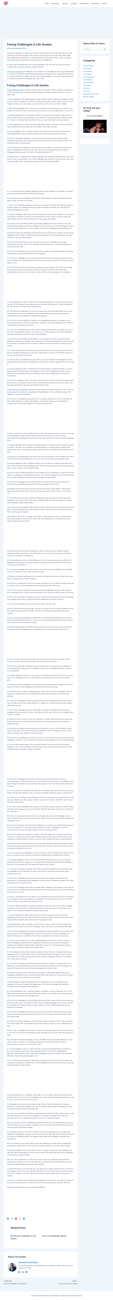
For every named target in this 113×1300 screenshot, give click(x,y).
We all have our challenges (18, 389)
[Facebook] (8, 1219)
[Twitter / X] (23, 1272)
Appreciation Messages (91, 94)
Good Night (87, 85)
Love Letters (87, 74)
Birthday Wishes (88, 97)
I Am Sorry (86, 88)
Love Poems (87, 68)
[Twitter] (12, 1219)
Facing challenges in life (15, 90)
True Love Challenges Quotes (54, 1236)
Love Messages (88, 66)
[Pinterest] (16, 1219)
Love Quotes (87, 71)
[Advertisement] (56, 20)
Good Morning (88, 80)
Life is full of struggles (14, 71)
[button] (107, 3)
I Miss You (86, 91)
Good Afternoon (88, 82)
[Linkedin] (24, 1219)
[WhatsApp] (20, 1219)
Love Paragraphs (88, 77)
